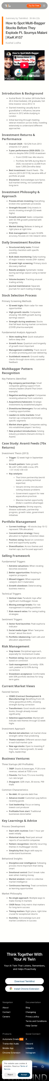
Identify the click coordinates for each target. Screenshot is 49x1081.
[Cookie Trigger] (42, 1066)
